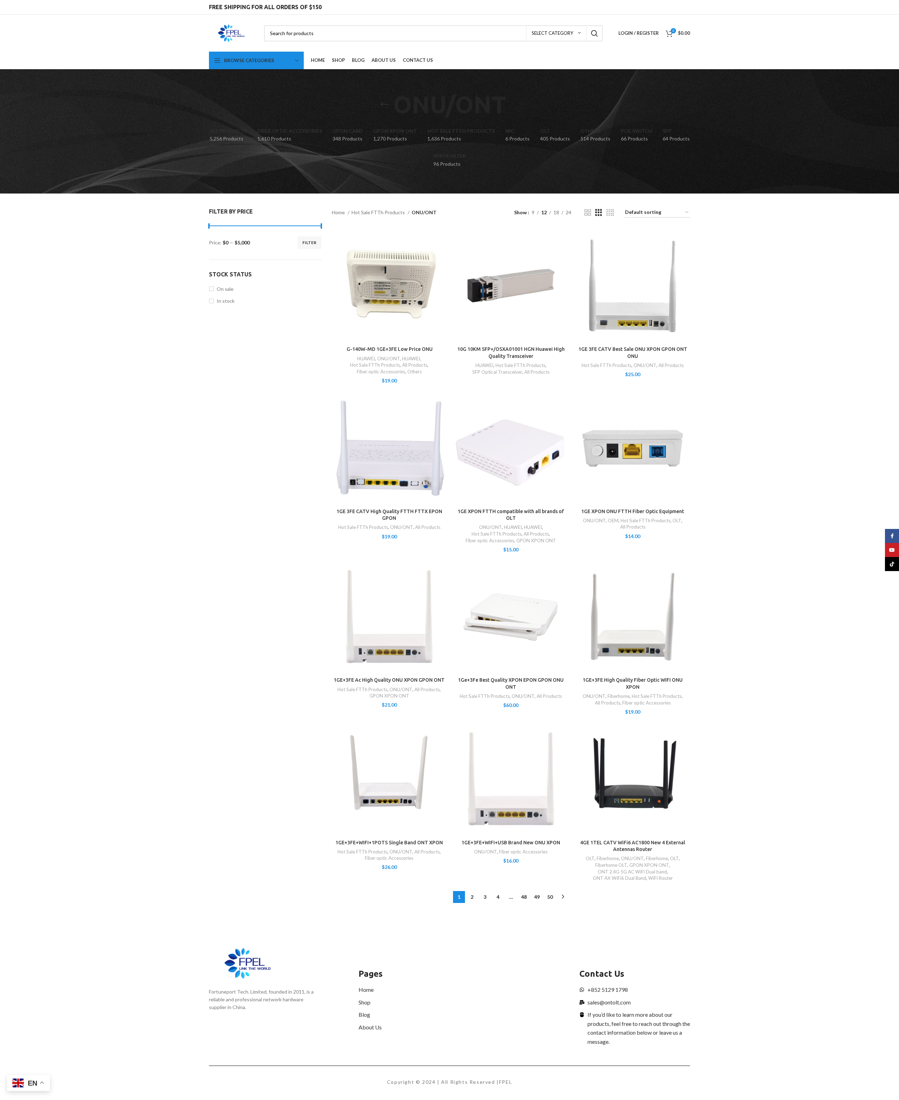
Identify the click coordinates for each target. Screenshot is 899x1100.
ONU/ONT (388, 358)
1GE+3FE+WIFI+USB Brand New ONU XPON (510, 842)
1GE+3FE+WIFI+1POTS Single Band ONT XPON (389, 842)
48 (524, 897)
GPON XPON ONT (536, 540)
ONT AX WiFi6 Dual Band (619, 878)
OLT (676, 520)
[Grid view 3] (598, 212)
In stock (226, 301)
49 (537, 897)
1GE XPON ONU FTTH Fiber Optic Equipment (632, 511)
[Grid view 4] (610, 212)
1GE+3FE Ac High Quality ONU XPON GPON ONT (389, 680)
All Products (414, 365)
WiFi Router (660, 878)
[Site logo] (231, 32)
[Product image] (389, 285)
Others (414, 371)
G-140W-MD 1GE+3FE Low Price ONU (389, 349)
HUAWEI (366, 358)
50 (550, 897)
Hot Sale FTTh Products (379, 212)
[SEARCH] (594, 33)
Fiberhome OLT (611, 865)
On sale (225, 289)
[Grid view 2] (587, 212)
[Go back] (384, 105)
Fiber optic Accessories (381, 371)
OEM (613, 520)
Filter (309, 242)
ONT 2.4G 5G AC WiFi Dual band (632, 872)
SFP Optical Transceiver (497, 372)
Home (339, 212)
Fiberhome (619, 696)
